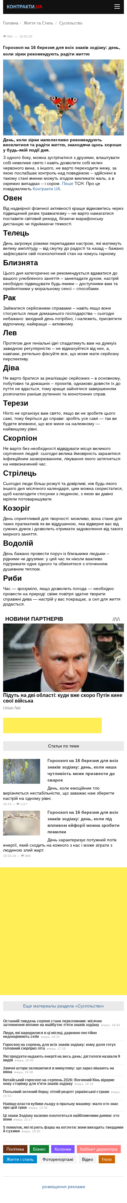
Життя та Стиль (38, 23)
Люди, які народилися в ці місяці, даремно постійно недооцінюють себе (50, 1035)
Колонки (63, 1149)
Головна (10, 23)
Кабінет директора (98, 1149)
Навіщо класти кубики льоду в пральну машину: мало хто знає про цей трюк (60, 1106)
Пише (67, 183)
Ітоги (107, 1159)
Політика (15, 1149)
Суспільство (70, 23)
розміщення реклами (63, 1186)
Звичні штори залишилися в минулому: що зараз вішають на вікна (58, 1070)
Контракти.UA (46, 188)
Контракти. (25, 6)
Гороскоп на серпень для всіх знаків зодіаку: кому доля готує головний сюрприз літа (59, 1046)
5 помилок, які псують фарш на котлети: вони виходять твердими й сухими (63, 1129)
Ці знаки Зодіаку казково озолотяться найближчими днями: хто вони (61, 1117)
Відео (87, 1159)
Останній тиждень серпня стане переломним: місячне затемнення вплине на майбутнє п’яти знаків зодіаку (52, 1023)
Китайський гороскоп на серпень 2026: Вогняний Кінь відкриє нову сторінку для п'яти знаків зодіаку (59, 1082)
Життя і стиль (20, 1159)
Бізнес (39, 1149)
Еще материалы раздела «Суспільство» (63, 1005)
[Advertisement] (52, 725)
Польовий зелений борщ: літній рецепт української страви (56, 1092)
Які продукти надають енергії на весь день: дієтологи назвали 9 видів (61, 1058)
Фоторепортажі (58, 1159)
